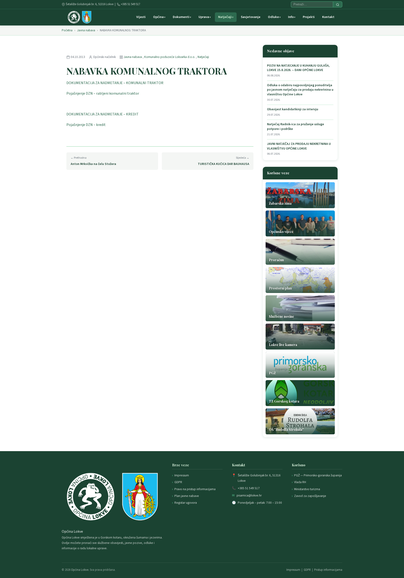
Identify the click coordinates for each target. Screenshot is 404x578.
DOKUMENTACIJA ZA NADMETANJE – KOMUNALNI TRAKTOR (114, 83)
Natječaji (225, 16)
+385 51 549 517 (130, 4)
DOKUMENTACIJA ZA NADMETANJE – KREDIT (102, 114)
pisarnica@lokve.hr (249, 495)
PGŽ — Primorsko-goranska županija (318, 475)
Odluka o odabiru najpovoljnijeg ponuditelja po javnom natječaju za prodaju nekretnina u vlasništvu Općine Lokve (300, 90)
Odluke (273, 16)
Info (291, 16)
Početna (67, 30)
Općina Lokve (79, 570)
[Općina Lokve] (79, 17)
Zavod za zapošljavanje (310, 496)
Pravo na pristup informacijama (195, 489)
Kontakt (328, 16)
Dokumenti (181, 16)
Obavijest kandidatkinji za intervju (292, 109)
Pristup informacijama (328, 570)
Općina (158, 16)
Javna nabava (86, 30)
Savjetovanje (250, 16)
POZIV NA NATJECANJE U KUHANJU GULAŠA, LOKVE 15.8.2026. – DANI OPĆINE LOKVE (298, 68)
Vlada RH (300, 482)
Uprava (203, 16)
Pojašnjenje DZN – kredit (86, 124)
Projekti (309, 16)
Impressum (181, 475)
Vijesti (141, 16)
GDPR (178, 482)
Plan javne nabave (186, 496)
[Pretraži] (337, 4)
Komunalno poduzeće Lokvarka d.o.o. (170, 57)
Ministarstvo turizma (307, 489)
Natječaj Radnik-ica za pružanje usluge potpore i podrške (295, 126)
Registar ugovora (185, 502)
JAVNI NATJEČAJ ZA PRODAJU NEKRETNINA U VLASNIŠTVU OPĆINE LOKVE (299, 146)
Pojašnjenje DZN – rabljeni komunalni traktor (102, 93)
